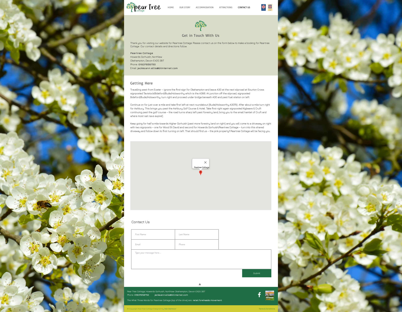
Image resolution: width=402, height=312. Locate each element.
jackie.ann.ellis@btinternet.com (157, 68)
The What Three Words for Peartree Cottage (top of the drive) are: (174, 300)
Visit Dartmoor (170, 309)
